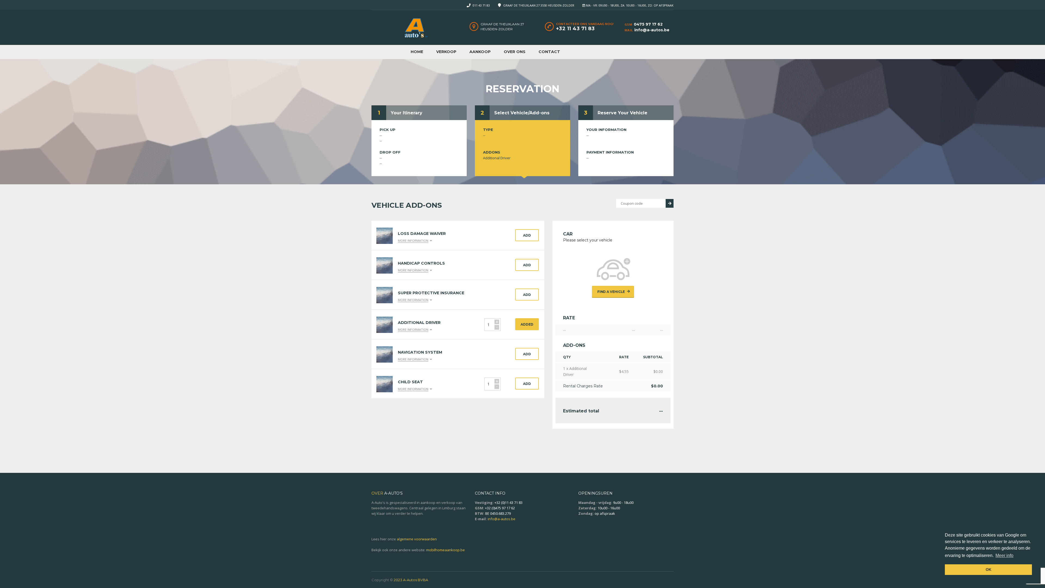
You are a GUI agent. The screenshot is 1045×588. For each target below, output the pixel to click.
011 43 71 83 (481, 5)
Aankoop (480, 51)
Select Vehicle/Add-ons (521, 112)
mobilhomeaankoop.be (445, 549)
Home (417, 51)
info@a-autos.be (651, 29)
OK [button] (988, 569)
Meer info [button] (1004, 555)
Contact (549, 51)
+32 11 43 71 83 (575, 29)
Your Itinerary (406, 112)
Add (527, 235)
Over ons (514, 51)
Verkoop (446, 51)
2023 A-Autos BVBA (411, 580)
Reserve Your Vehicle (622, 112)
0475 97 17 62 (648, 24)
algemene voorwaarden (417, 539)
